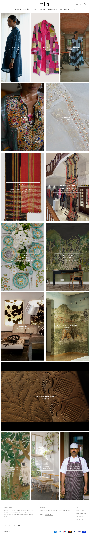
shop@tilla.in (49, 515)
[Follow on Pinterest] (14, 525)
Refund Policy (80, 516)
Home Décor (26, 9)
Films (60, 9)
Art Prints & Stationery (39, 9)
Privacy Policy (80, 511)
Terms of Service (81, 514)
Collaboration (52, 9)
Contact (66, 9)
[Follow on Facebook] (5, 525)
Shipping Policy (81, 519)
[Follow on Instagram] (10, 525)
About (73, 9)
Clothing (18, 9)
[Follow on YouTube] (19, 525)
